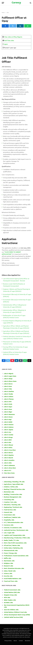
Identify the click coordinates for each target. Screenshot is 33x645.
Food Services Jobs (10, 510)
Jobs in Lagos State (10, 376)
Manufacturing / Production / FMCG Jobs (17, 538)
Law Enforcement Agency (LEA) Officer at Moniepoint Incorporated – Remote (16, 279)
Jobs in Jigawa (8, 429)
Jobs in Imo (7, 432)
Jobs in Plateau (9, 399)
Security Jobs (8, 576)
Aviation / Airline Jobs (11, 487)
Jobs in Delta (8, 447)
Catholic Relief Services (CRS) (13, 617)
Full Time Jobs (9, 40)
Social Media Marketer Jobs (12, 578)
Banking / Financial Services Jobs (14, 489)
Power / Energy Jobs (10, 553)
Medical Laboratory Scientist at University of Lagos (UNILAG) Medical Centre (17, 337)
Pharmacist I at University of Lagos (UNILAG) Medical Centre (17, 343)
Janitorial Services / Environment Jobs (16, 530)
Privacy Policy (8, 640)
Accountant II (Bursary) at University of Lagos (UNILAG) (17, 295)
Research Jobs (8, 566)
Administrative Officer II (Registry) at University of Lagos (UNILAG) (14, 306)
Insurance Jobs (8, 525)
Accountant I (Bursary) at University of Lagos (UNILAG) (17, 301)
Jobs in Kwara (8, 417)
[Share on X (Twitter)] (12, 26)
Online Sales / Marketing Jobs (13, 548)
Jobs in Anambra (9, 460)
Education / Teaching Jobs (12, 504)
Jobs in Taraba (8, 394)
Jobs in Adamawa (9, 465)
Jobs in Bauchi (8, 458)
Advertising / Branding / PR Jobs (14, 482)
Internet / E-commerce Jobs (13, 527)
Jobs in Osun (8, 409)
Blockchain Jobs (9, 492)
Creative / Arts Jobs (10, 502)
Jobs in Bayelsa (9, 455)
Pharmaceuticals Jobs (11, 550)
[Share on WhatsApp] (27, 26)
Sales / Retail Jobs (10, 571)
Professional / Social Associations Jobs (16, 555)
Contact (21, 640)
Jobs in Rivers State (10, 381)
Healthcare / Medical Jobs (12, 517)
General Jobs (8, 512)
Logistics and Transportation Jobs (14, 535)
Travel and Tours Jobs (11, 581)
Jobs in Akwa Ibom (10, 468)
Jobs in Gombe (8, 435)
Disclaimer (27, 640)
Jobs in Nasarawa (9, 414)
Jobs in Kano (8, 386)
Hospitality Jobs (9, 520)
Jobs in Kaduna (8, 427)
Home (3, 12)
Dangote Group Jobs (10, 595)
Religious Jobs (8, 563)
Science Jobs (8, 573)
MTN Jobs (7, 597)
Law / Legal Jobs (9, 533)
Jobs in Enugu (8, 437)
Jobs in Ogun (8, 407)
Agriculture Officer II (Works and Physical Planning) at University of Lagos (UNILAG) (16, 332)
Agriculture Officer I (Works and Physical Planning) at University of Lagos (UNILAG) (16, 327)
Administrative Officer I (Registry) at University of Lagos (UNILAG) (14, 311)
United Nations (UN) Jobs (12, 592)
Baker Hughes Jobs (10, 600)
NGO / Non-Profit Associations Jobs (15, 543)
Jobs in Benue (8, 452)
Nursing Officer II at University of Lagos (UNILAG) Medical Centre (15, 348)
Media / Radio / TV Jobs (11, 540)
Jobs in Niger (8, 412)
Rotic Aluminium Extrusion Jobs (14, 568)
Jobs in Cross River (10, 450)
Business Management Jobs (12, 497)
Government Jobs (9, 515)
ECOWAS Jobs (8, 602)
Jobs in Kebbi (8, 422)
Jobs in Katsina (8, 424)
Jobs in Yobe (8, 389)
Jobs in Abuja (8, 378)
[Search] (30, 3)
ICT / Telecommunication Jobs (13, 522)
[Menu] (3, 3)
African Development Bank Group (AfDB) (17, 615)
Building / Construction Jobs (13, 494)
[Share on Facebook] (5, 26)
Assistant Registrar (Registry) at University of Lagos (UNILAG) (17, 322)
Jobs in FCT (7, 470)
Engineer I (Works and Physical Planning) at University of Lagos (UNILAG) (16, 290)
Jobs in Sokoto (8, 396)
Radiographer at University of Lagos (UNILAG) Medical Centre (14, 316)
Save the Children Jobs (11, 609)
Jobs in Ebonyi (8, 445)
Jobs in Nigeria (9, 373)
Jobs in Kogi (7, 419)
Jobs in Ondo (8, 404)
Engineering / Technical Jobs (13, 507)
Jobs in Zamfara (9, 391)
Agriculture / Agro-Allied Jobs (13, 484)
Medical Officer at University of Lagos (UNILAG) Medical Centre (15, 353)
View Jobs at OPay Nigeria (13, 37)
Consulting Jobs (9, 499)
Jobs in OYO (8, 401)
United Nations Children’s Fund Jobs (15, 612)
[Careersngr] (16, 3)
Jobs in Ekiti (8, 440)
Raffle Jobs (7, 558)
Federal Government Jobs (12, 590)
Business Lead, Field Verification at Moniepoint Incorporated (14, 285)
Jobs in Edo (7, 442)
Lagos (5, 44)
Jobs (8, 12)
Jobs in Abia (8, 463)
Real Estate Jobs (9, 561)
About (15, 640)
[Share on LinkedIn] (20, 26)
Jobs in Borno (8, 384)
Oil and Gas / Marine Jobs (12, 545)
